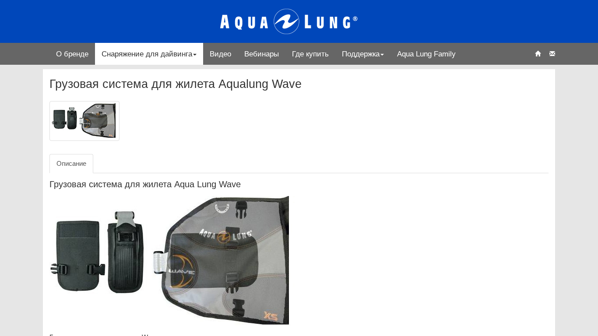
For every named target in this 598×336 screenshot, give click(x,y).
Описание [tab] (71, 163)
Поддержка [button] (361, 54)
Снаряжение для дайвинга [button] (147, 54)
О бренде (72, 54)
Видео (220, 54)
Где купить (310, 54)
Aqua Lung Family (426, 54)
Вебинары (261, 54)
